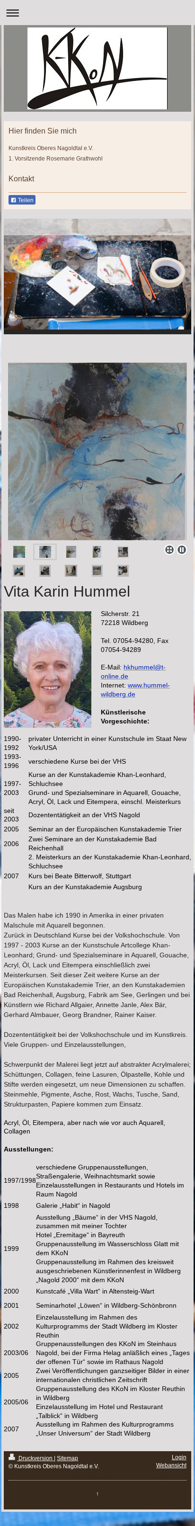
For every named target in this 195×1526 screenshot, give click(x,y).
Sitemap (67, 1458)
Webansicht (171, 1465)
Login (179, 1457)
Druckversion (35, 1458)
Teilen (25, 200)
